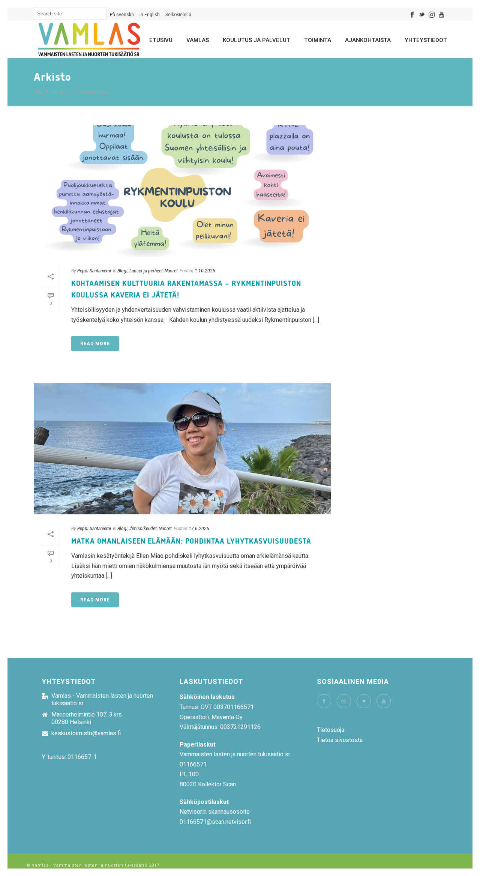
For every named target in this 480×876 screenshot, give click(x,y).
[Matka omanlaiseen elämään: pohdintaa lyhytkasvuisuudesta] (182, 448)
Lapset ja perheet (146, 270)
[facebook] (324, 701)
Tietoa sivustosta (340, 740)
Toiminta (317, 40)
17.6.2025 (199, 528)
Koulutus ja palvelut (256, 40)
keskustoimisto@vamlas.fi (86, 733)
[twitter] (364, 701)
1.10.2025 (205, 270)
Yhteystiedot (426, 40)
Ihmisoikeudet (143, 528)
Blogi (122, 270)
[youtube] (383, 701)
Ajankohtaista (368, 40)
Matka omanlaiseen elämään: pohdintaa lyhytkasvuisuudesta (191, 541)
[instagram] (344, 701)
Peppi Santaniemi (94, 270)
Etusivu (160, 40)
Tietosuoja (330, 729)
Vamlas (197, 40)
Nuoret (171, 270)
